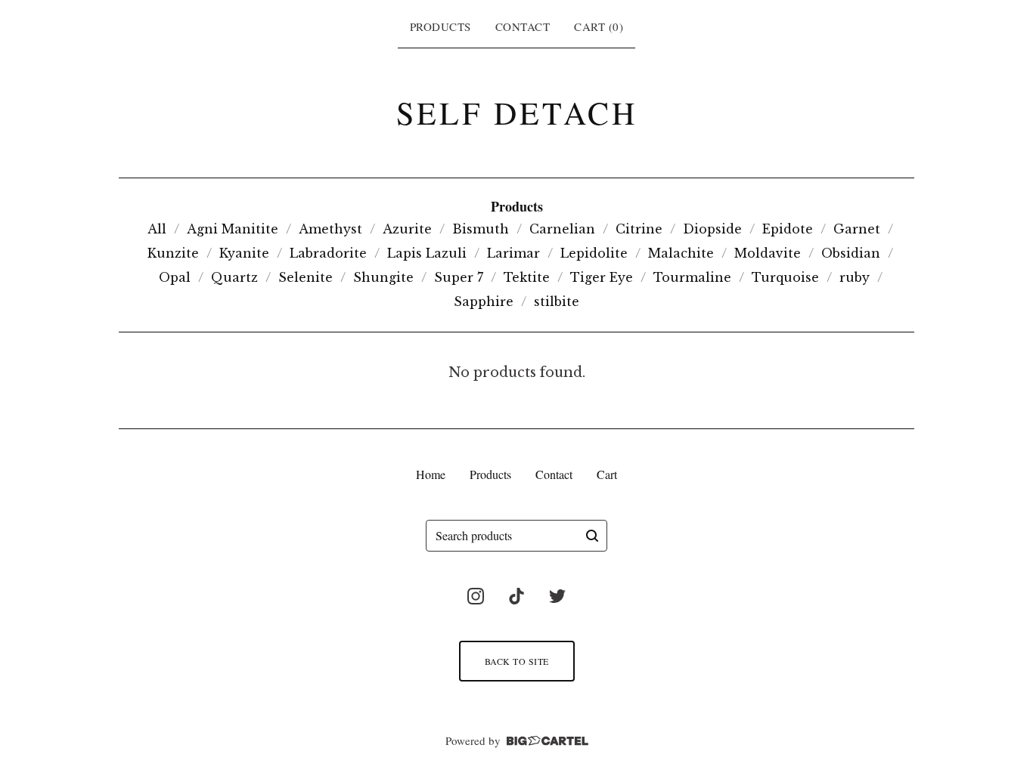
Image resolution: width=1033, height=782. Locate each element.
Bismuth (480, 228)
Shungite (383, 277)
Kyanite (244, 253)
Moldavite (767, 253)
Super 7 (458, 277)
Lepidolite (594, 253)
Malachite (681, 253)
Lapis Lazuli (427, 253)
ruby (854, 277)
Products (440, 26)
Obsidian (850, 253)
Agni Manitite (232, 228)
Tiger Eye (601, 277)
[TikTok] (516, 596)
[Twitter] (557, 596)
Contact (523, 26)
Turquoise (785, 277)
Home (430, 474)
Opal (175, 277)
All (156, 228)
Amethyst (330, 228)
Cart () (598, 26)
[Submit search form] (592, 536)
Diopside (712, 228)
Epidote (787, 228)
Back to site (517, 661)
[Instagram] (475, 596)
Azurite (407, 228)
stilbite (556, 301)
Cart (607, 474)
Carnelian (562, 228)
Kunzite (173, 253)
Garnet (856, 228)
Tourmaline (692, 277)
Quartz (234, 277)
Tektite (527, 277)
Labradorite (328, 253)
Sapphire (483, 301)
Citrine (639, 228)
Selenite (305, 277)
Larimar (513, 253)
